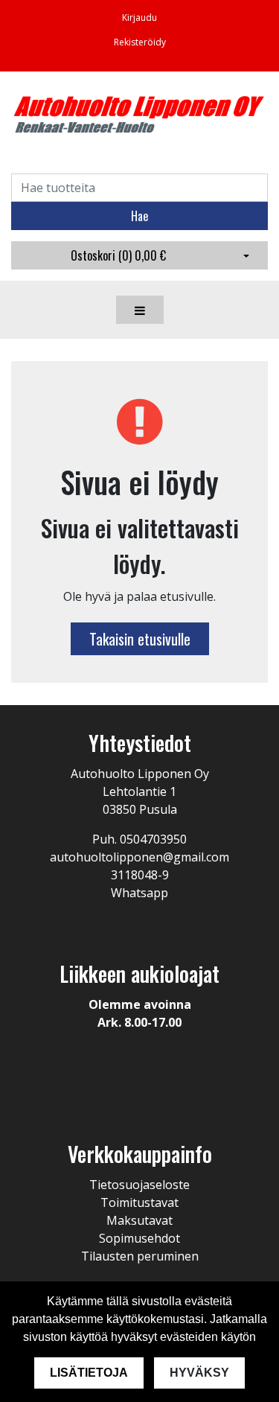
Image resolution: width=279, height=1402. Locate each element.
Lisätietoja (89, 1372)
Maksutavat (139, 1220)
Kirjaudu (139, 17)
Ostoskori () (118, 255)
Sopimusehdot (139, 1238)
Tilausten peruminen (140, 1256)
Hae (139, 216)
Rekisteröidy (140, 42)
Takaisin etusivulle (139, 639)
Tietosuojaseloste (139, 1184)
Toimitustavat (139, 1202)
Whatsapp (139, 893)
